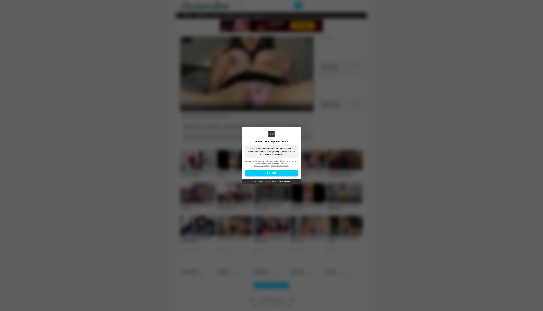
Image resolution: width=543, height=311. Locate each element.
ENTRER (271, 173)
